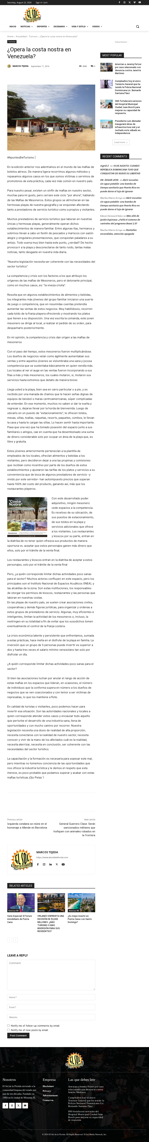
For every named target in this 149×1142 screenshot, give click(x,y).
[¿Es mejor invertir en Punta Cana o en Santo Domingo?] (81, 902)
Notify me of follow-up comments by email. (35, 1025)
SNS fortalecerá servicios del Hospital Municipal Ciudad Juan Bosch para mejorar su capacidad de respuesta (128, 107)
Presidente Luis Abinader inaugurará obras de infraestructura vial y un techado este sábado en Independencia (128, 127)
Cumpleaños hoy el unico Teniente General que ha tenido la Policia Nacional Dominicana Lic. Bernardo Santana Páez (128, 87)
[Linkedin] (57, 75)
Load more (119, 142)
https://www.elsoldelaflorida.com (52, 857)
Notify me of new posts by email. (30, 1030)
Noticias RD (13, 910)
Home (10, 36)
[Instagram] (124, 3)
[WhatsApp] (74, 75)
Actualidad (21, 36)
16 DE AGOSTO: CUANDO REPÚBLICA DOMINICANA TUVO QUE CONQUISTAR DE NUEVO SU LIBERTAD (120, 169)
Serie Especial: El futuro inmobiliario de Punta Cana (19, 919)
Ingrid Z (104, 165)
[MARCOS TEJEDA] (9, 66)
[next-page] (15, 940)
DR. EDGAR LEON (109, 180)
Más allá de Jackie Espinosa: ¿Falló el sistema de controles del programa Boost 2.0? (120, 219)
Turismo (33, 36)
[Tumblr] (65, 75)
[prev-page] (9, 940)
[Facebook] (119, 3)
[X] (130, 3)
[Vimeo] (134, 3)
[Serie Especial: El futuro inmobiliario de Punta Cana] (21, 902)
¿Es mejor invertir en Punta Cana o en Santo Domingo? (80, 919)
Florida (42, 910)
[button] (137, 26)
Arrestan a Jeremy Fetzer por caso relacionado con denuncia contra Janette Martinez (86, 1089)
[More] (82, 75)
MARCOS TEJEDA (21, 66)
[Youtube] (140, 3)
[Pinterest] (49, 75)
